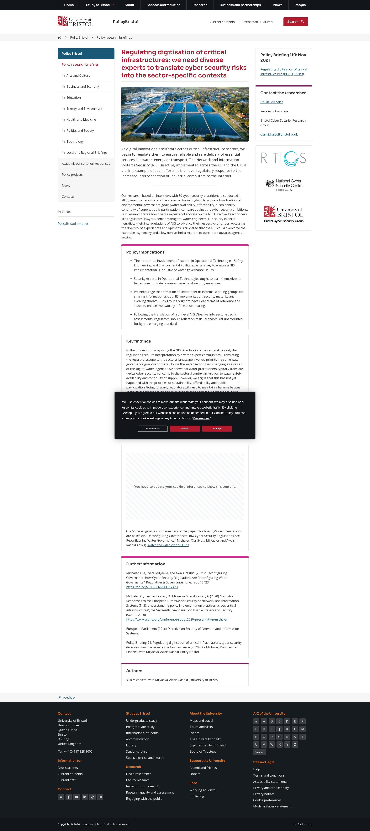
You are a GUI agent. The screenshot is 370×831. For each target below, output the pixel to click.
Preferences (153, 428)
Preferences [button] (201, 418)
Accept (217, 428)
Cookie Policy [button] (223, 413)
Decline (185, 428)
